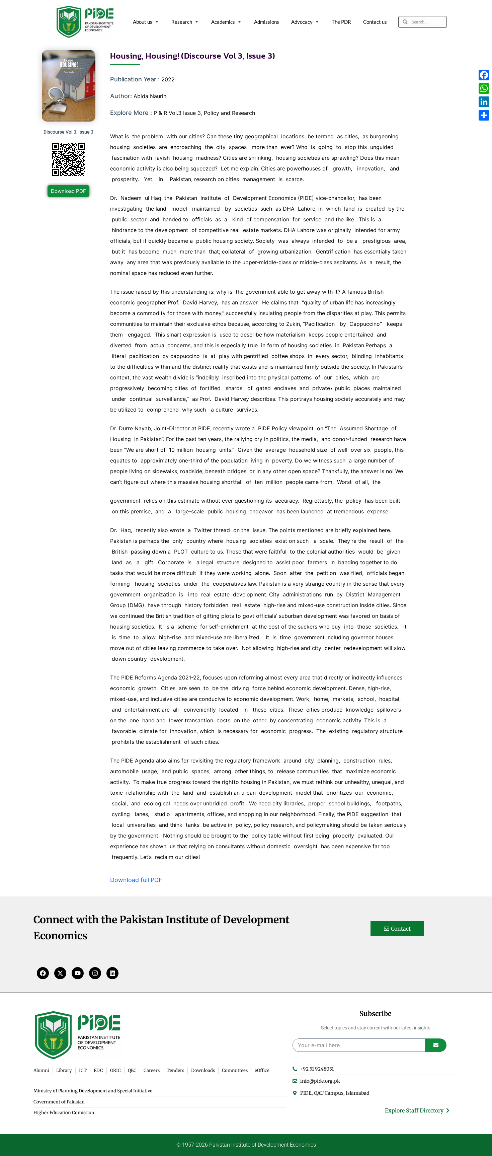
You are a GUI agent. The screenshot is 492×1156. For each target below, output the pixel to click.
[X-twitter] (60, 973)
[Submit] (435, 1045)
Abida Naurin (150, 96)
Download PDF (68, 191)
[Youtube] (78, 973)
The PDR (341, 22)
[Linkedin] (112, 973)
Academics (223, 22)
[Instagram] (95, 973)
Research (181, 22)
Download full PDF (136, 879)
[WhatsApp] (484, 88)
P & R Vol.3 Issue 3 (177, 113)
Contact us (375, 22)
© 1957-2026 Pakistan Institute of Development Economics (246, 1145)
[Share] (484, 115)
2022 (168, 79)
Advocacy (302, 22)
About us (142, 22)
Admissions (266, 22)
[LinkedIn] (484, 102)
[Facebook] (43, 973)
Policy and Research (229, 113)
